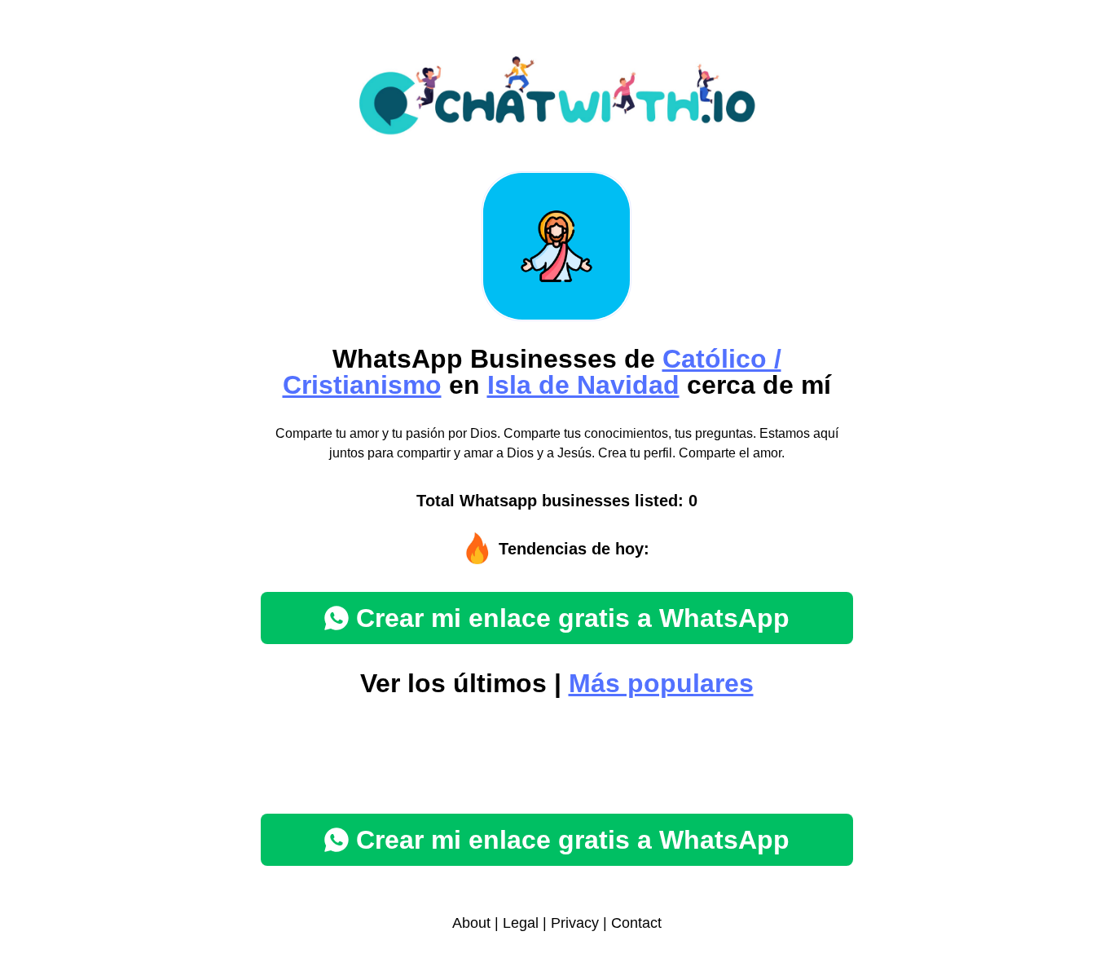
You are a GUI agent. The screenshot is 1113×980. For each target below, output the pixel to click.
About (471, 923)
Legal (521, 923)
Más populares (661, 683)
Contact (636, 923)
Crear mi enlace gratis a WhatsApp (573, 618)
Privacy (575, 923)
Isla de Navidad (583, 385)
